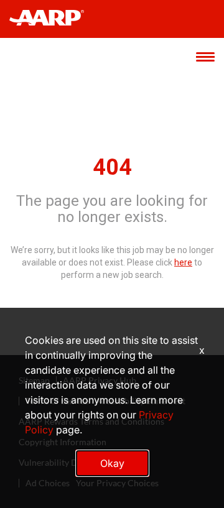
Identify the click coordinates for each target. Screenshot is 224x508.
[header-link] (52, 19)
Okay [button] (112, 463)
